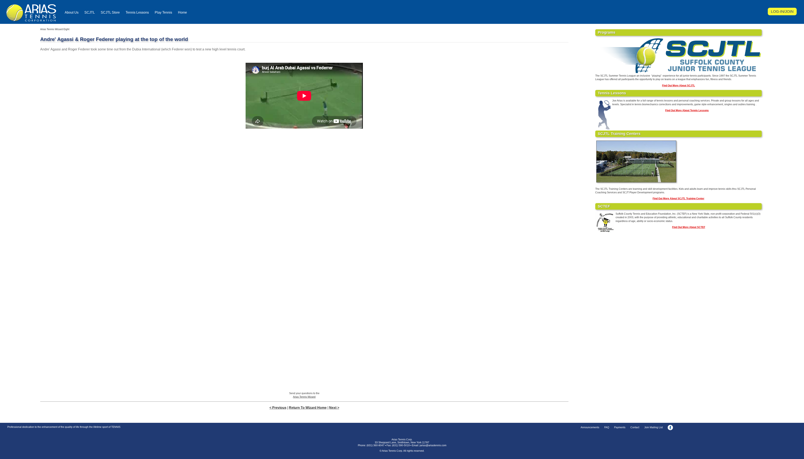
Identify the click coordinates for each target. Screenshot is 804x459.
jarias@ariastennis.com (433, 445)
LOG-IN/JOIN (782, 11)
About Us (72, 12)
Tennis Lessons (137, 12)
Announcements (590, 427)
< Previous (277, 407)
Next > (334, 407)
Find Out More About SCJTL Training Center (678, 198)
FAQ (606, 427)
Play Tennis (163, 12)
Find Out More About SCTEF (688, 227)
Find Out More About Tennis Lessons (687, 110)
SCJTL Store (110, 12)
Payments (619, 427)
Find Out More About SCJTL (678, 85)
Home (182, 12)
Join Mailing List (653, 427)
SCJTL (89, 12)
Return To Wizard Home (308, 407)
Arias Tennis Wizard (304, 396)
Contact (634, 427)
